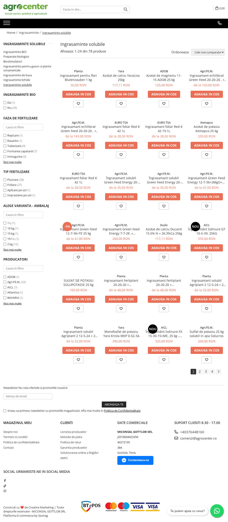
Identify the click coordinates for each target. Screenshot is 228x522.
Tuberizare (14, 146)
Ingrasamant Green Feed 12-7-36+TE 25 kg (78, 231)
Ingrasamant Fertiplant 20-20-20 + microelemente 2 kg (121, 282)
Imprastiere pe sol (19, 195)
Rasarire (12, 141)
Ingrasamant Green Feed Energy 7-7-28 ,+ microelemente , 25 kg (121, 231)
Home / (12, 32)
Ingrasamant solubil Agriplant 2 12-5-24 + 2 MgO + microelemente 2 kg (78, 333)
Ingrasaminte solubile (17, 85)
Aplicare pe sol (16, 190)
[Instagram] (4, 491)
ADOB (11, 277)
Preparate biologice (16, 56)
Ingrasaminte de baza (17, 75)
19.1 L (11, 239)
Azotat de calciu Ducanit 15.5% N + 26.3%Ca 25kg (164, 231)
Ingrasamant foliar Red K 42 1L (121, 128)
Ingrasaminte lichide (16, 80)
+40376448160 (191, 432)
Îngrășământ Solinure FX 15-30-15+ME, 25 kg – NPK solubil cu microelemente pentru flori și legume (164, 333)
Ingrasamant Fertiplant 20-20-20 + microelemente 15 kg (164, 282)
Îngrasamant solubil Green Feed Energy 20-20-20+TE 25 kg (164, 180)
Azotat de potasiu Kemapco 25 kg (207, 128)
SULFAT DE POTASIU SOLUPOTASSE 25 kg (78, 282)
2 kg (10, 244)
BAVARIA (13, 298)
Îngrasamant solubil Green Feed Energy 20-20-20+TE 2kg (121, 180)
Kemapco (206, 122)
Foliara (11, 185)
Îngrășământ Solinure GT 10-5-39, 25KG (206, 231)
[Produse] (7, 24)
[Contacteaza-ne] (220, 23)
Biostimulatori (12, 61)
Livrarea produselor (73, 432)
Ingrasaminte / (30, 32)
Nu (9, 108)
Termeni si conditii (15, 437)
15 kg (10, 233)
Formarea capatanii (20, 151)
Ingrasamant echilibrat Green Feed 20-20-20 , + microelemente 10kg (78, 128)
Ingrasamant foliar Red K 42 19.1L (164, 128)
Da (9, 102)
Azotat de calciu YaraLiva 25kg (121, 77)
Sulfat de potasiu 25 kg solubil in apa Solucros (207, 333)
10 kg (10, 228)
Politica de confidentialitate (21, 442)
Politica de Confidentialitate (122, 411)
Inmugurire (14, 157)
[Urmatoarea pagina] (218, 371)
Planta (78, 71)
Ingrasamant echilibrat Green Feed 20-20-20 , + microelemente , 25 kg (206, 77)
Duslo (164, 225)
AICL (10, 287)
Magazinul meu (17, 422)
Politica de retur (70, 442)
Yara (121, 71)
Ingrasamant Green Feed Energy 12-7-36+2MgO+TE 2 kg (206, 180)
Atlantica (13, 292)
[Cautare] (126, 9)
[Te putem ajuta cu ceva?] (217, 511)
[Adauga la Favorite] (78, 103)
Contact (8, 448)
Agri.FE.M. (13, 282)
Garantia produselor (73, 448)
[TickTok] (4, 486)
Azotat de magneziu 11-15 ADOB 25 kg (163, 77)
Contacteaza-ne (138, 460)
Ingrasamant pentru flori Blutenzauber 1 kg (78, 77)
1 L (9, 223)
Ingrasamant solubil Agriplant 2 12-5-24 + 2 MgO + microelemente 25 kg (207, 282)
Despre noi (10, 432)
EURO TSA (121, 122)
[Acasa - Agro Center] (25, 9)
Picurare (12, 180)
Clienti (66, 422)
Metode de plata (71, 437)
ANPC (64, 458)
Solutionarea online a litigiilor (79, 453)
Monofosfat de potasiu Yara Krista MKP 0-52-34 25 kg (121, 333)
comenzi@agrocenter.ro (198, 438)
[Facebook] (4, 480)
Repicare (13, 135)
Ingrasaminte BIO (14, 52)
